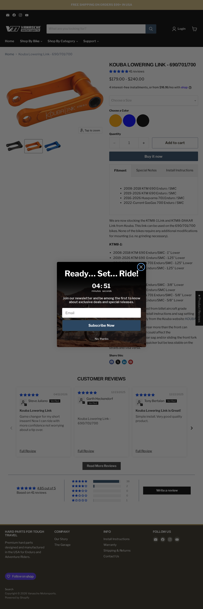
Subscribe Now (101, 325)
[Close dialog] (141, 266)
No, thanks (101, 338)
